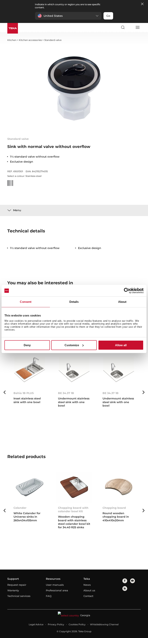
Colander (19, 508)
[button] (68, 16)
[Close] (142, 4)
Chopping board (114, 508)
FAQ (48, 595)
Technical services (18, 595)
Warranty (13, 590)
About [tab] (122, 301)
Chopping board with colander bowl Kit (73, 509)
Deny (27, 345)
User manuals (55, 584)
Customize (72, 345)
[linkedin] (124, 588)
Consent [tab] (25, 301)
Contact (88, 595)
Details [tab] (74, 301)
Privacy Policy (56, 624)
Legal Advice (36, 624)
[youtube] (132, 580)
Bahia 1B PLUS (23, 393)
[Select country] (130, 27)
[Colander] (30, 487)
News (87, 584)
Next (143, 392)
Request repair (16, 584)
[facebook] (124, 580)
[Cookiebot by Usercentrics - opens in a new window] (127, 291)
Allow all (121, 345)
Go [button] (108, 16)
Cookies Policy (77, 624)
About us (89, 590)
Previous (4, 392)
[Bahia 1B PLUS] (30, 372)
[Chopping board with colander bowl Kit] (74, 487)
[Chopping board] (119, 487)
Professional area (57, 590)
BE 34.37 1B (66, 393)
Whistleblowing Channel (104, 624)
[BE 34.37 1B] (74, 372)
